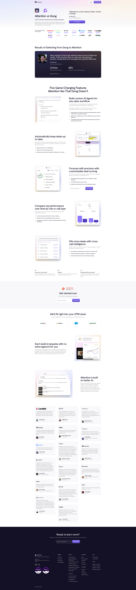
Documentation (61, 562)
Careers (83, 562)
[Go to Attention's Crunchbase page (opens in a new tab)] (39, 564)
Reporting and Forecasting (74, 567)
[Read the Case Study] (50, 31)
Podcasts (83, 560)
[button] (89, 188)
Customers (60, 558)
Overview (60, 557)
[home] (38, 2)
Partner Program (85, 574)
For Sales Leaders (72, 577)
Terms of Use (95, 558)
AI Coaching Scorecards (73, 561)
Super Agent (71, 570)
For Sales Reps (71, 579)
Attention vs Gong (96, 564)
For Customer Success (73, 581)
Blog (82, 557)
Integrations (60, 560)
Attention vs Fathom (96, 565)
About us (83, 569)
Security (83, 571)
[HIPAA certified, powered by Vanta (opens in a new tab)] (38, 570)
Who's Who (84, 564)
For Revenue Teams (72, 576)
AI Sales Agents (72, 557)
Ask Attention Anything (73, 565)
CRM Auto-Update (72, 563)
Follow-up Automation (73, 568)
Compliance (84, 572)
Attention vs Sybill (96, 567)
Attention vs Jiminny (96, 569)
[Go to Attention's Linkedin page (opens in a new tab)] (36, 564)
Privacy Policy (95, 557)
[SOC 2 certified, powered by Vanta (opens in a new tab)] (45, 570)
